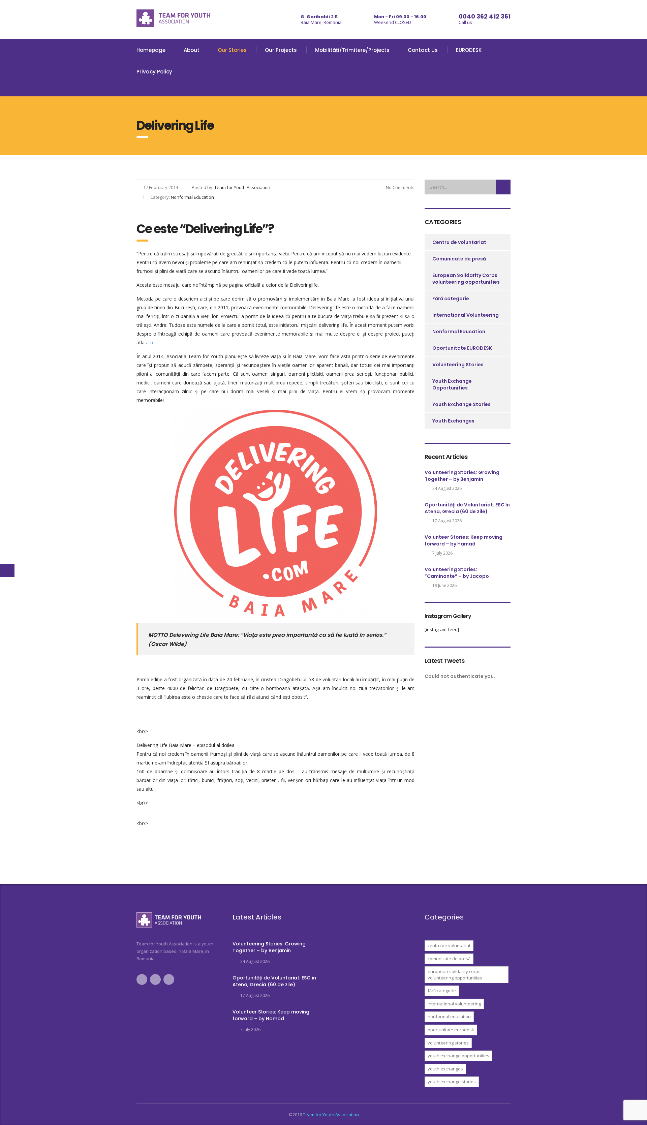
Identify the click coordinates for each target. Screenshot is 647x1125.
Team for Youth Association (331, 1115)
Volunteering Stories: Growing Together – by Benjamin (462, 475)
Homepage (150, 50)
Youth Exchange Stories (461, 404)
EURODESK (469, 50)
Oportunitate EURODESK (462, 348)
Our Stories (232, 50)
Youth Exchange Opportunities (452, 384)
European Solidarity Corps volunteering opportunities (466, 278)
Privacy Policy (154, 71)
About (191, 50)
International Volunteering (465, 315)
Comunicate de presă (459, 258)
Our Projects (281, 50)
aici (149, 342)
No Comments (399, 187)
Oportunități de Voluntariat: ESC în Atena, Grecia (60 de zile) (467, 508)
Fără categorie (450, 298)
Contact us (423, 50)
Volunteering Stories (458, 364)
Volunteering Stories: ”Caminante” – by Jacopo (457, 573)
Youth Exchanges (453, 420)
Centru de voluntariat (459, 242)
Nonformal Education (458, 331)
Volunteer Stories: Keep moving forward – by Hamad (463, 540)
